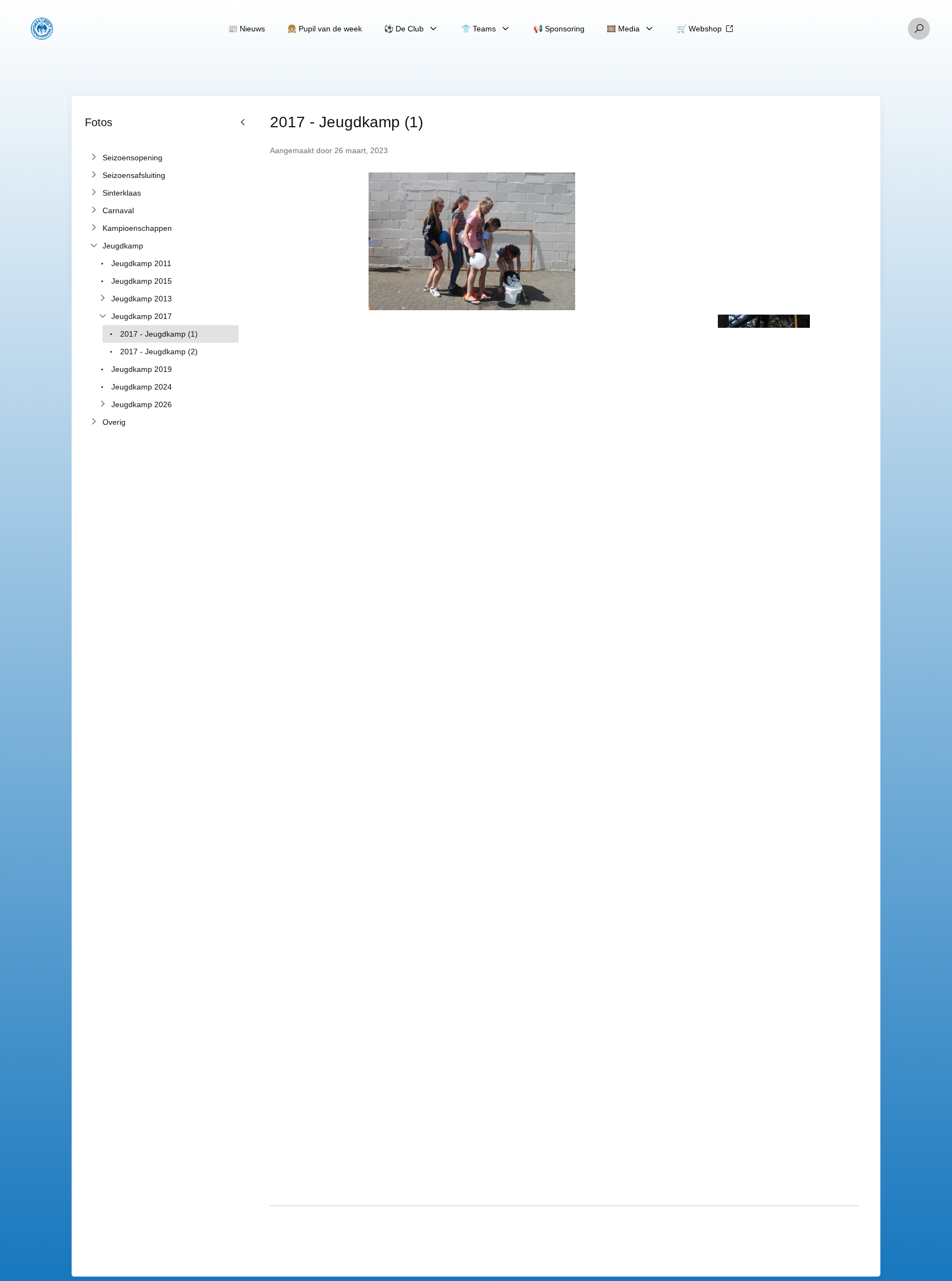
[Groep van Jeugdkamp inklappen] (93, 246)
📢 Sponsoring (559, 28)
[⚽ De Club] (433, 28)
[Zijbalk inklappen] (243, 686)
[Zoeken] (919, 29)
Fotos (98, 122)
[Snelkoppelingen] (42, 29)
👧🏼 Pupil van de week (324, 28)
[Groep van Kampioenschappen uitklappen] (93, 228)
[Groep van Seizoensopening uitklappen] (93, 157)
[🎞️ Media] (649, 28)
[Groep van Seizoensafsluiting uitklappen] (93, 175)
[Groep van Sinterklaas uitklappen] (93, 193)
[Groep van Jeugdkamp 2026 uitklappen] (102, 404)
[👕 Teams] (505, 28)
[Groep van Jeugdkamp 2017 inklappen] (102, 316)
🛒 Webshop (699, 28)
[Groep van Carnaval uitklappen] (93, 210)
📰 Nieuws (246, 28)
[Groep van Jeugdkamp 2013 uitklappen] (102, 298)
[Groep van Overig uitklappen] (93, 422)
